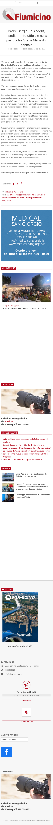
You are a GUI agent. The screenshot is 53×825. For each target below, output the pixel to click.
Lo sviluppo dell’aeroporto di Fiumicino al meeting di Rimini (26, 451)
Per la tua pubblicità (26, 692)
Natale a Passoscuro (14, 192)
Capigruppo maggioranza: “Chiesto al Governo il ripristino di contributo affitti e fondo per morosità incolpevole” (23, 198)
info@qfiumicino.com (13, 674)
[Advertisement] (26, 348)
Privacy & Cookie (8, 820)
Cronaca (42, 49)
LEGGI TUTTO (26, 701)
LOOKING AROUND (26, 721)
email (8, 421)
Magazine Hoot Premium (29, 820)
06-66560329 (10, 670)
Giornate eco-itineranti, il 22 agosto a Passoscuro (23, 460)
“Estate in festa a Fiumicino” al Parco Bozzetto (24, 308)
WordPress (47, 820)
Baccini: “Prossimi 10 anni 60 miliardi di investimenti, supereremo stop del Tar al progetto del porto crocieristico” (32, 486)
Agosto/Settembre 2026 (20, 646)
